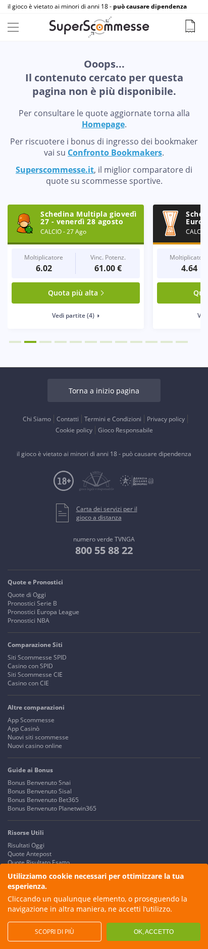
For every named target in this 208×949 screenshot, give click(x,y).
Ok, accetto (154, 931)
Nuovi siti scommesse (38, 737)
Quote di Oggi (27, 594)
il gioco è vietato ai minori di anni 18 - (97, 7)
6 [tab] (91, 342)
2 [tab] (30, 342)
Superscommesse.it (55, 169)
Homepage (103, 124)
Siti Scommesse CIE (35, 674)
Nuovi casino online (35, 745)
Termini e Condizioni (112, 419)
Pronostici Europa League (43, 612)
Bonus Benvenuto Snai (39, 782)
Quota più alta (73, 292)
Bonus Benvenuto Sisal (40, 791)
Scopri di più (54, 931)
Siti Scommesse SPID (37, 657)
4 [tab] (61, 342)
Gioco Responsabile (125, 430)
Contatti (68, 419)
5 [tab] (76, 342)
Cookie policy (74, 430)
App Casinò (23, 728)
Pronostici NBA (28, 620)
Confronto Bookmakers (115, 152)
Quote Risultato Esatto (39, 862)
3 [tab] (45, 342)
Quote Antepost (29, 854)
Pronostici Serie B (32, 603)
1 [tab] (15, 342)
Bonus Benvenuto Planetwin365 (52, 808)
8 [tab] (121, 342)
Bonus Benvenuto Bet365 (43, 799)
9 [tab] (136, 342)
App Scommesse (31, 720)
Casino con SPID (30, 666)
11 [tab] (167, 342)
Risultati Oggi (26, 845)
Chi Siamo (37, 419)
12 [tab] (182, 342)
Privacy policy (166, 419)
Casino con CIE (28, 683)
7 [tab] (106, 342)
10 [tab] (151, 342)
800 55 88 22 (104, 550)
